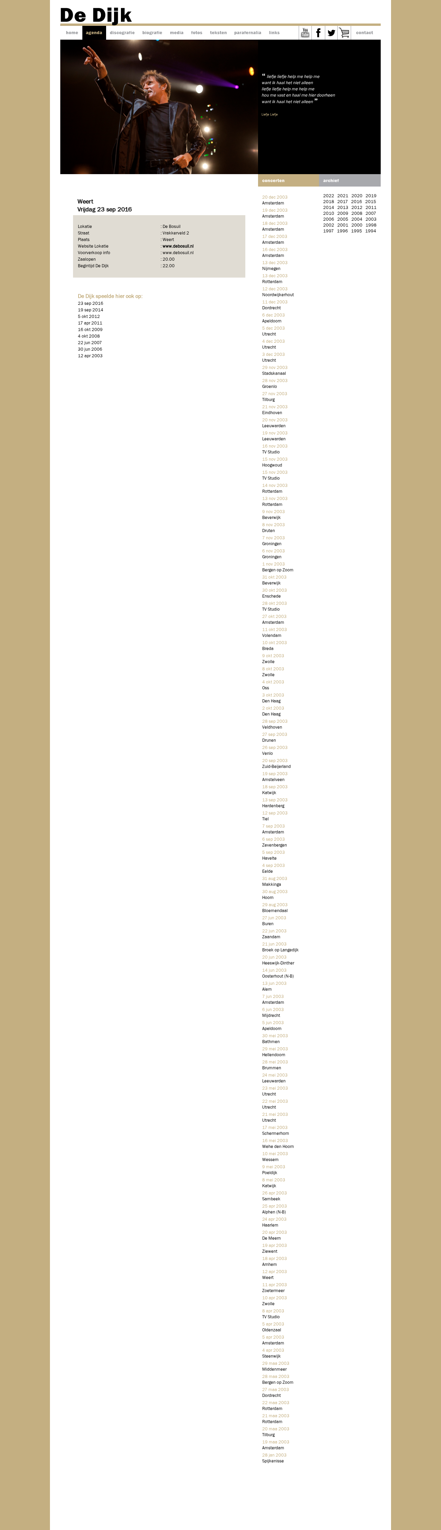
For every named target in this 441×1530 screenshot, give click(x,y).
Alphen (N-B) (274, 1212)
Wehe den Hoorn (278, 1147)
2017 (342, 202)
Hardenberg (273, 806)
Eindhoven (272, 413)
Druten (268, 531)
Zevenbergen (274, 845)
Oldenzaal (271, 1330)
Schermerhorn (275, 1134)
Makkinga (271, 885)
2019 (371, 196)
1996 (342, 231)
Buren (268, 924)
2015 (370, 202)
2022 (328, 196)
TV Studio (271, 452)
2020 (356, 196)
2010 (328, 214)
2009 (342, 214)
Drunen (269, 740)
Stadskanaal (274, 374)
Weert (268, 1278)
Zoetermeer (273, 1291)
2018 (328, 202)
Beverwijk (271, 518)
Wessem (270, 1160)
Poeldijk (269, 1173)
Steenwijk (271, 1356)
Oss (265, 688)
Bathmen (271, 1042)
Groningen (271, 544)
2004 (356, 219)
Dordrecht (271, 308)
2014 (328, 208)
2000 (356, 225)
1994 (370, 231)
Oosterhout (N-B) (278, 976)
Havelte (269, 858)
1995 (356, 231)
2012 (356, 208)
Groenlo (269, 387)
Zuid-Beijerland (276, 767)
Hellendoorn (273, 1055)
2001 (342, 225)
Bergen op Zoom (278, 570)
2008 (356, 214)
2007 (371, 214)
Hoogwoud (272, 465)
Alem (267, 989)
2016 (356, 202)
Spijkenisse (273, 1461)
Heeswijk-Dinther (278, 963)
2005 (342, 219)
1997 (328, 231)
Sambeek (271, 1199)
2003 (371, 219)
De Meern (271, 1238)
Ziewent (269, 1251)
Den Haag (271, 701)
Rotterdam (272, 282)
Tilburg (268, 400)
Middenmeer (274, 1369)
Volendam (271, 636)
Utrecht (269, 334)
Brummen (271, 1068)
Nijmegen (271, 269)
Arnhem (269, 1265)
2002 (328, 225)
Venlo (267, 754)
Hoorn (268, 898)
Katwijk (269, 793)
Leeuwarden (274, 426)
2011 (371, 208)
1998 (371, 225)
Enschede (271, 596)
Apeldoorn (271, 321)
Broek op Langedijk (280, 950)
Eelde (267, 871)
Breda (268, 649)
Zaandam (271, 937)
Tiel (265, 819)
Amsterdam (273, 203)
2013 (342, 208)
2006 (328, 219)
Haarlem (270, 1225)
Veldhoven (272, 727)
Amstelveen (273, 780)
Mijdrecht (271, 1016)
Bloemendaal (275, 911)
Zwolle (268, 662)
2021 (342, 196)
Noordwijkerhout (278, 295)
